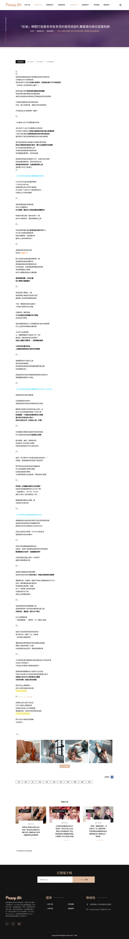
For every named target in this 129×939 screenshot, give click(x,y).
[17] (17, 540)
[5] (17, 198)
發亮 (47, 782)
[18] (17, 566)
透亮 (89, 782)
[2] (17, 116)
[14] (17, 451)
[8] (17, 286)
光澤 (19, 782)
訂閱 (86, 880)
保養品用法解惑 (24, 811)
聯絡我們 (71, 908)
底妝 (26, 782)
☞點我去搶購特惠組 (23, 713)
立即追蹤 (65, 766)
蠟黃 (82, 782)
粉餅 (68, 782)
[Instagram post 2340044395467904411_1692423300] (76, 751)
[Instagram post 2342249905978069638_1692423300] (28, 751)
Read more (33, 838)
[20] (17, 625)
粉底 (61, 782)
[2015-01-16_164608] (24, 696)
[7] (17, 244)
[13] (17, 426)
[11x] (18, 354)
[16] (17, 508)
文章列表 (50, 908)
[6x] (17, 224)
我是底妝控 (20, 62)
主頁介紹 (50, 904)
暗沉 (33, 782)
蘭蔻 (75, 782)
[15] (17, 480)
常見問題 (71, 904)
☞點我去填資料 (21, 691)
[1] (17, 74)
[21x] (18, 654)
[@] (21, 735)
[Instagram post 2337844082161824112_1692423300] (100, 751)
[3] (17, 170)
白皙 (54, 782)
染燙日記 (90, 811)
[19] (17, 600)
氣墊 (40, 782)
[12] (17, 383)
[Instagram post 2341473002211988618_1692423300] (52, 751)
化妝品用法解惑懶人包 (60, 811)
